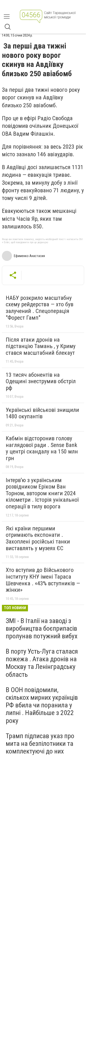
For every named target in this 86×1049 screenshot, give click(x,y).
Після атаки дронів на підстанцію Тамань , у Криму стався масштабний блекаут (40, 346)
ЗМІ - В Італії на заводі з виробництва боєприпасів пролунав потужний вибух (41, 628)
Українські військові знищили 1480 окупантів (42, 413)
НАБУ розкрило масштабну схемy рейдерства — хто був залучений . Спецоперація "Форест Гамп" (39, 308)
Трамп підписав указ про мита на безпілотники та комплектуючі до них (40, 743)
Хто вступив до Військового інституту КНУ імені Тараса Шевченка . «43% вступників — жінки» (43, 580)
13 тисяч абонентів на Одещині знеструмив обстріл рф (41, 381)
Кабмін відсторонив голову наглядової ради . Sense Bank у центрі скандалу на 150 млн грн (42, 448)
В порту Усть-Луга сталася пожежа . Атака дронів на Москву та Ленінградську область (42, 662)
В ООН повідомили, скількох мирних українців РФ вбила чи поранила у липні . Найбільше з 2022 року (42, 705)
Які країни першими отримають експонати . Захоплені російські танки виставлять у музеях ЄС (38, 538)
